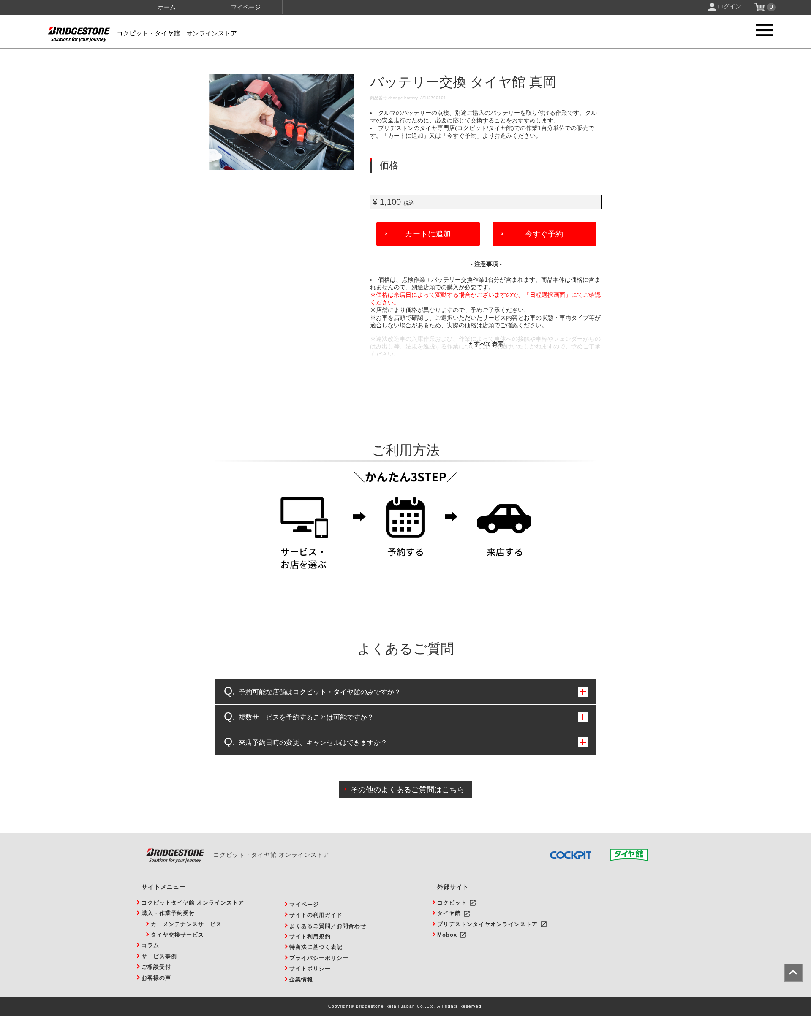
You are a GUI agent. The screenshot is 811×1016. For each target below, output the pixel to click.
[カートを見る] (760, 9)
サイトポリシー (310, 968)
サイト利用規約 (310, 936)
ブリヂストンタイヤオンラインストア (487, 924)
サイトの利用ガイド (316, 915)
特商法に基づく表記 (316, 947)
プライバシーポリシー (318, 958)
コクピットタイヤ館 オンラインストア (193, 902)
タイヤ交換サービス (177, 935)
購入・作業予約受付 (168, 913)
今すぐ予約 (544, 234)
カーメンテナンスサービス (186, 924)
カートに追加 (428, 234)
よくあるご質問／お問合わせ (327, 926)
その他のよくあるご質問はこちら (408, 789)
